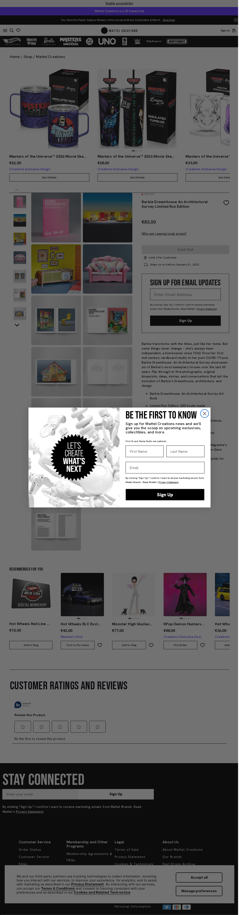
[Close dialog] (204, 413)
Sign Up (165, 495)
